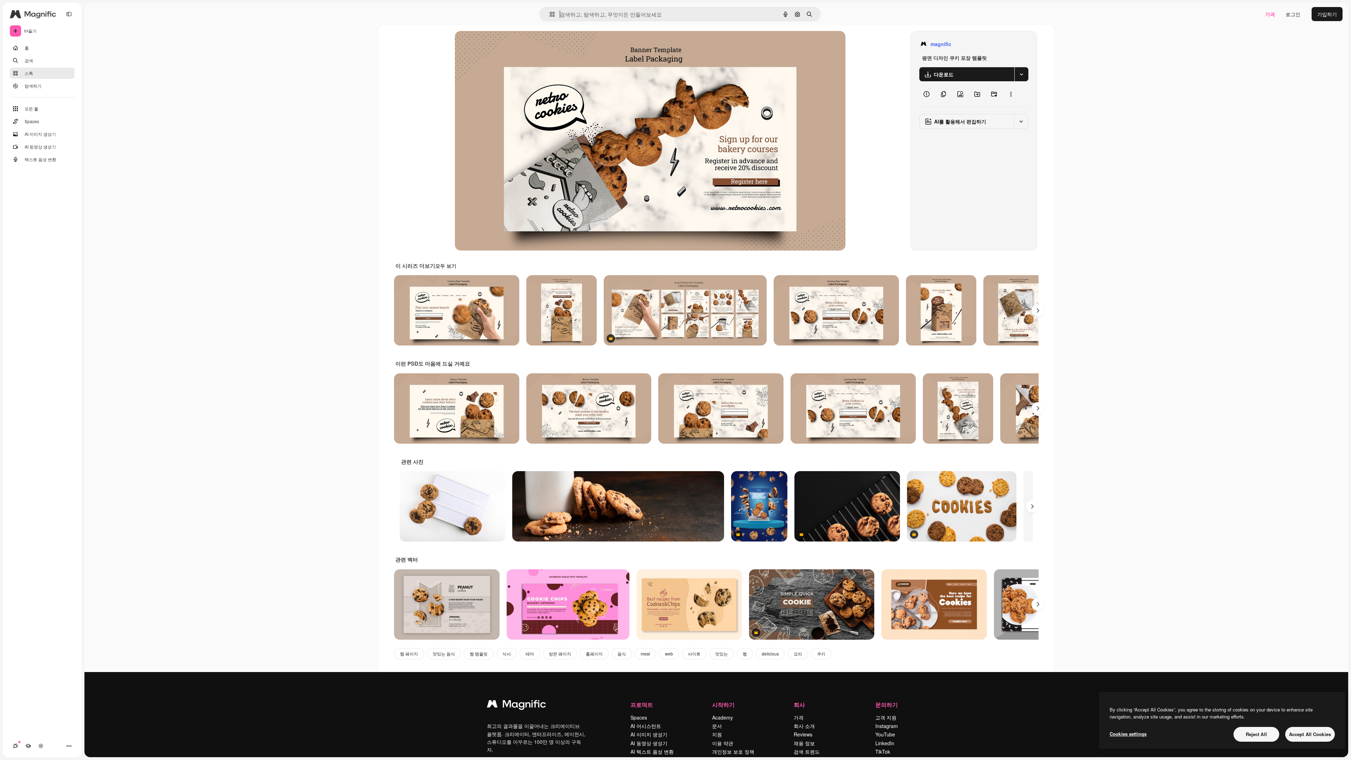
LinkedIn (884, 743)
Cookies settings (1128, 733)
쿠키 (821, 654)
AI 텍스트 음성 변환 (652, 751)
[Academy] (28, 746)
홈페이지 (594, 654)
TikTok (882, 751)
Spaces (638, 717)
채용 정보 (804, 743)
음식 (621, 654)
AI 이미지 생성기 (648, 734)
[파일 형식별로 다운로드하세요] (1021, 74)
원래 (495, 44)
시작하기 (723, 705)
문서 (717, 725)
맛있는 (721, 654)
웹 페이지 (409, 654)
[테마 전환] (40, 746)
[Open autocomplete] (549, 14)
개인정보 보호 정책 (733, 751)
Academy (722, 717)
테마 (530, 654)
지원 (717, 734)
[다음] (1038, 310)
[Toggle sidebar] (69, 14)
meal (645, 654)
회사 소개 (804, 725)
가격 (1270, 14)
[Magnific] (516, 705)
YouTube (885, 734)
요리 (798, 654)
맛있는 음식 (444, 654)
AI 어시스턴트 (645, 725)
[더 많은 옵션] (1011, 94)
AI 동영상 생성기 (648, 743)
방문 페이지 (560, 654)
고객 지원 (885, 717)
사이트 (694, 654)
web (669, 654)
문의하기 (886, 705)
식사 (506, 654)
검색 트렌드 (807, 751)
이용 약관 (722, 743)
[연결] (15, 746)
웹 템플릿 (479, 654)
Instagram (886, 725)
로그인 (1293, 14)
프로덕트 (641, 705)
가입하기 (1327, 14)
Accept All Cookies (1310, 734)
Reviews (803, 734)
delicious (770, 654)
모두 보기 (445, 265)
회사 (799, 705)
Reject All (1256, 734)
